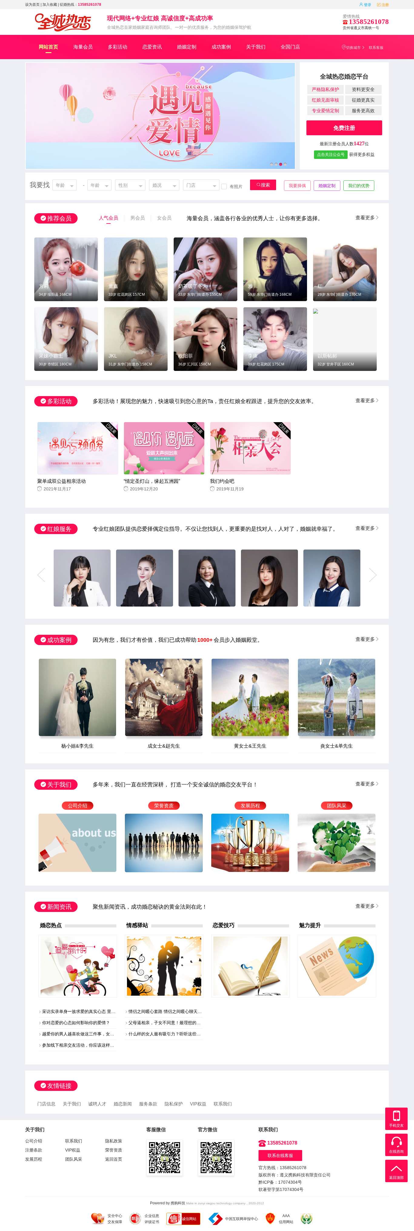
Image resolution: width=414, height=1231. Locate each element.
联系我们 (223, 1103)
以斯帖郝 (327, 355)
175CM (278, 364)
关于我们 (255, 46)
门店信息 (46, 1103)
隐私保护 (174, 1103)
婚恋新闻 (123, 1103)
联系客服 (376, 47)
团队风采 (73, 1159)
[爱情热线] (63, 22)
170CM (355, 294)
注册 (385, 5)
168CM (65, 294)
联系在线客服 (280, 1155)
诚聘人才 (97, 1103)
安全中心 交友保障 (115, 1219)
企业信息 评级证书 (152, 1219)
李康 (253, 355)
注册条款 (33, 1150)
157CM (139, 294)
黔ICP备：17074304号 (280, 1182)
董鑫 (113, 286)
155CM (216, 294)
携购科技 (178, 1203)
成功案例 (221, 46)
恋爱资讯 (152, 46)
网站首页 (48, 46)
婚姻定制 (186, 46)
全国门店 (290, 46)
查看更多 (365, 217)
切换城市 (353, 47)
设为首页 (32, 4)
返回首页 (113, 1159)
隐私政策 (113, 1141)
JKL (113, 355)
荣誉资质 (113, 1150)
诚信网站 (189, 1219)
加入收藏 (49, 4)
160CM (348, 364)
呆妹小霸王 (51, 355)
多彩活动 (117, 46)
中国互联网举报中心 (241, 1219)
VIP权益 (198, 1103)
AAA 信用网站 (286, 1219)
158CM (146, 364)
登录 (367, 5)
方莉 (43, 286)
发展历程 (33, 1159)
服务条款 (148, 1103)
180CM (65, 364)
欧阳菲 (185, 355)
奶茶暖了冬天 (192, 286)
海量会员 (83, 46)
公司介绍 (33, 1141)
